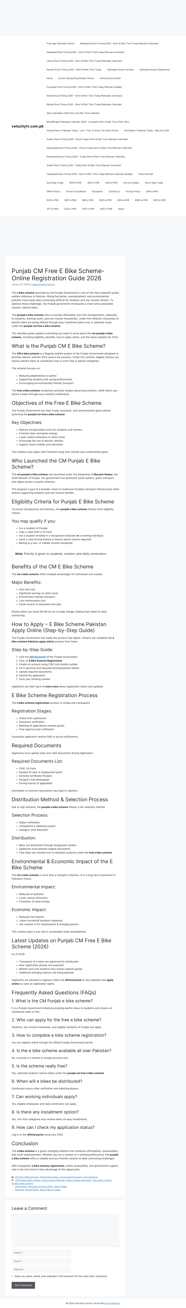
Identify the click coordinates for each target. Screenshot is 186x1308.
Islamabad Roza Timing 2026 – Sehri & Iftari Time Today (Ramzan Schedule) (85, 52)
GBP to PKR (70, 200)
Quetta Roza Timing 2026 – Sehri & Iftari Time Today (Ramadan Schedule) (84, 95)
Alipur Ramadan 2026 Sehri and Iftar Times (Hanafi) (73, 113)
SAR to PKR (152, 191)
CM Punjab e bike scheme (27, 1180)
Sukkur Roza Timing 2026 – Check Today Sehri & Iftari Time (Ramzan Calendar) (87, 139)
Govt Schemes (90, 1177)
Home (50, 78)
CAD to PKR (70, 208)
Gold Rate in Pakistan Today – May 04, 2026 (146, 130)
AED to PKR (93, 182)
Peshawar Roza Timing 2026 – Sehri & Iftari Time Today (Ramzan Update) (84, 87)
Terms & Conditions (76, 191)
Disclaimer (97, 191)
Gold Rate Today (55, 182)
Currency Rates (131, 182)
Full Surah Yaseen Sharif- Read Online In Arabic (38, 1189)
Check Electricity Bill (110, 78)
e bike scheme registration (79, 1180)
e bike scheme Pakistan (53, 1180)
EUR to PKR (53, 200)
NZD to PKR (159, 200)
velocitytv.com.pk (28, 126)
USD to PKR (111, 182)
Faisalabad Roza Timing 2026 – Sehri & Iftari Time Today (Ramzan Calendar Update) (90, 174)
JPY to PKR (52, 208)
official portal (37, 656)
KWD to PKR (141, 200)
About (121, 208)
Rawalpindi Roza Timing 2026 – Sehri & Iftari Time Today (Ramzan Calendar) (119, 43)
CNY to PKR (88, 208)
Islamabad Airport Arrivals (120, 69)
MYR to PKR (75, 182)
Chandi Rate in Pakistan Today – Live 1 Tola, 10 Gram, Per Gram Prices (82, 130)
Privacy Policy (133, 191)
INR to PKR (87, 200)
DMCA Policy (53, 191)
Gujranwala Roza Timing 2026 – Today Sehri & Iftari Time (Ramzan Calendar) (86, 156)
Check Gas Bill (145, 174)
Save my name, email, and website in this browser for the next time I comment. (61, 1276)
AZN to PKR (123, 200)
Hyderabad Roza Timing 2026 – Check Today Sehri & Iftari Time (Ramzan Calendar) (89, 148)
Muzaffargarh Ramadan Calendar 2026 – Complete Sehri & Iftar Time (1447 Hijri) (88, 121)
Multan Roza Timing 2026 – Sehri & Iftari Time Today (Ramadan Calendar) (84, 104)
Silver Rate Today (154, 182)
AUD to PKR (106, 208)
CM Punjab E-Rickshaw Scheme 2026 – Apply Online (41, 1186)
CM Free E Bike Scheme (26, 1177)
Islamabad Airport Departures (155, 69)
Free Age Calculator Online (60, 43)
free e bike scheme (102, 1180)
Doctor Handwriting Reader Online (76, 78)
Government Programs (71, 1177)
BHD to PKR (105, 200)
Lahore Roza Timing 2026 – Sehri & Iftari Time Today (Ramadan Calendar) (84, 60)
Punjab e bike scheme (22, 1183)
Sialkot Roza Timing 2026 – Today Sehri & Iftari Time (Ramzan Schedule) (84, 165)
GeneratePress (112, 1303)
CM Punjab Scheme (49, 1177)
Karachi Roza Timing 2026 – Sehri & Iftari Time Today (74, 69)
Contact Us (114, 191)
